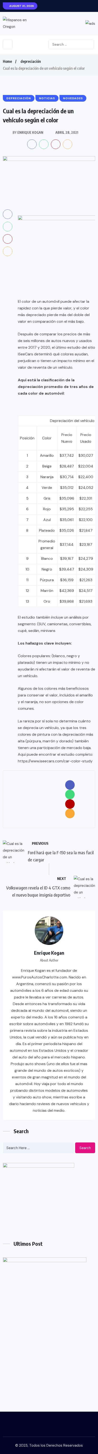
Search (85, 1148)
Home (7, 61)
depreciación (30, 61)
